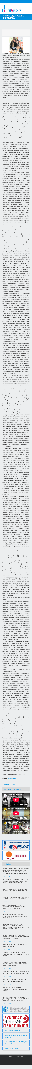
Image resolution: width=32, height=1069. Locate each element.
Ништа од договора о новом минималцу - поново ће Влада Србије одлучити (15, 989)
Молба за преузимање (12, 1048)
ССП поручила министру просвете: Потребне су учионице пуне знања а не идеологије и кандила (15, 936)
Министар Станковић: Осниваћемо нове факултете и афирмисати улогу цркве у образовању (14, 963)
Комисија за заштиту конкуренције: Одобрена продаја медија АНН (14, 980)
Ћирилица (6, 784)
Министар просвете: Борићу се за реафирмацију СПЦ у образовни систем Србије (15, 954)
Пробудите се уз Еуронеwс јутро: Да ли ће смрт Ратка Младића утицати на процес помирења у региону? (15, 881)
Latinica (13, 784)
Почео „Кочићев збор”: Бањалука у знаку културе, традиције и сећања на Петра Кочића (15, 916)
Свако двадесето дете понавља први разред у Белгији (14, 945)
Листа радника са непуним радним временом (16, 1043)
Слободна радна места (12, 1030)
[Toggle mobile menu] (29, 6)
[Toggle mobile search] (26, 6)
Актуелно (10, 778)
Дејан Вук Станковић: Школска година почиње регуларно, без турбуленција (15, 890)
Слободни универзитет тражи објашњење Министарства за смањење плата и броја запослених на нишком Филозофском (15, 926)
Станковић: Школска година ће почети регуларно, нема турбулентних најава (15, 898)
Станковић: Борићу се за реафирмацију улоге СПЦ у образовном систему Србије (16, 972)
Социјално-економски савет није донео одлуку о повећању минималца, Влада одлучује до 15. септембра (15, 998)
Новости (14, 778)
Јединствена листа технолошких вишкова (16, 1036)
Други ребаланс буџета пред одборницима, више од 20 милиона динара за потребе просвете (14, 906)
